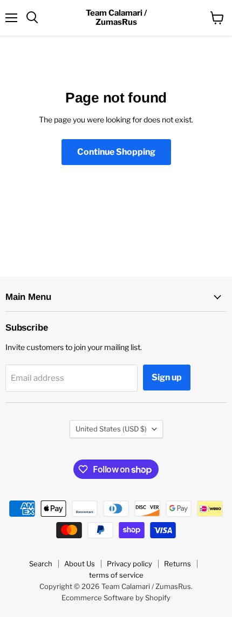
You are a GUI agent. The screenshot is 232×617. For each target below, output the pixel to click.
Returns (177, 563)
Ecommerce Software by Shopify (116, 597)
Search (40, 563)
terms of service (116, 575)
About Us (79, 563)
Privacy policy (129, 563)
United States (111, 428)
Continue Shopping (116, 152)
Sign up (167, 377)
